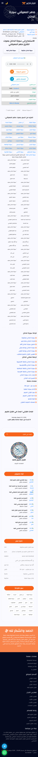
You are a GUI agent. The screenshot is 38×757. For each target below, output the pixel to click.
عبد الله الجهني (12, 246)
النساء (14, 595)
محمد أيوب (12, 279)
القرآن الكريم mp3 (19, 29)
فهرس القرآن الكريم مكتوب (26, 354)
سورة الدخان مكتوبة (27, 50)
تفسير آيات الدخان (29, 378)
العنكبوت (9, 133)
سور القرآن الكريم (29, 392)
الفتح (10, 607)
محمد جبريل (12, 290)
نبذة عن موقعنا (32, 666)
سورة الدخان (8, 137)
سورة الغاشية (8, 152)
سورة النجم (32, 144)
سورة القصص (19, 133)
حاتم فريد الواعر (25, 190)
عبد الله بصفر (26, 246)
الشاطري (26, 212)
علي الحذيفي (26, 257)
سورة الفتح (33, 141)
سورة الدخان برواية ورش (27, 347)
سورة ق (10, 141)
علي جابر (12, 257)
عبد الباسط (25, 223)
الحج (26, 603)
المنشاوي (25, 301)
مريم (31, 603)
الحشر (24, 615)
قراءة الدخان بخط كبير (28, 341)
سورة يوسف (19, 126)
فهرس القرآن (33, 696)
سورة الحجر (33, 130)
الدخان (18, 110)
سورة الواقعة (8, 144)
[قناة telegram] (4, 746)
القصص (20, 603)
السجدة (30, 607)
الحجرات (30, 611)
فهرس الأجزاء (33, 699)
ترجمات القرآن (33, 684)
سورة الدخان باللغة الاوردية (26, 371)
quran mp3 (31, 399)
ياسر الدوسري (12, 324)
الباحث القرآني (33, 678)
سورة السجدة (32, 137)
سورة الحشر (32, 148)
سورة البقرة (32, 122)
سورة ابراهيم (8, 126)
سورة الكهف (19, 130)
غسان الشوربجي (25, 268)
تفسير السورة (31, 34)
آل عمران (21, 122)
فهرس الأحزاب (33, 702)
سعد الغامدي (26, 201)
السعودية (16, 88)
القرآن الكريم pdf (32, 714)
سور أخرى (32, 32)
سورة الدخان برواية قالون (27, 351)
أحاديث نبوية (33, 681)
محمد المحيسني (25, 290)
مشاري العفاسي (25, 313)
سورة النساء (8, 122)
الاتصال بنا (34, 669)
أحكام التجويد (33, 720)
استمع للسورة (31, 30)
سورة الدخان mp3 (11, 50)
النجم (17, 611)
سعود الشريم (12, 201)
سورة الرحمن (19, 144)
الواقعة (30, 615)
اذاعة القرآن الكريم (29, 395)
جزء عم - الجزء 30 (29, 385)
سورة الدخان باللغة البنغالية (26, 368)
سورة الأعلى (19, 152)
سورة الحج (33, 133)
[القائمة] (2, 3)
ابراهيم (24, 599)
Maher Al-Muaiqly (14, 103)
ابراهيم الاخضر (12, 167)
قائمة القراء (10, 29)
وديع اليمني (25, 324)
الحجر (18, 599)
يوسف (30, 599)
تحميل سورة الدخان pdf (27, 344)
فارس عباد (12, 268)
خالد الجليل (12, 179)
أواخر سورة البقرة (29, 389)
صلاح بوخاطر (12, 212)
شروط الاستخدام (32, 663)
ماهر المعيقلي (15, 84)
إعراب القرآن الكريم (31, 723)
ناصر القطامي (12, 313)
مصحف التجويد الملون (28, 402)
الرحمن (11, 611)
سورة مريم (9, 130)
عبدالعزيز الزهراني (12, 234)
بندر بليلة (26, 179)
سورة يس (20, 137)
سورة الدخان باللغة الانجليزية (26, 361)
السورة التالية (11, 110)
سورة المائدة (32, 126)
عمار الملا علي (26, 234)
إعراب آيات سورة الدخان (27, 375)
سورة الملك (20, 148)
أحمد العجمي (26, 167)
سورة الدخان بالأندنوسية (27, 365)
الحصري (12, 301)
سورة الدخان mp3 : (30, 155)
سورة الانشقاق (31, 152)
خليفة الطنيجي (12, 190)
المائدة (8, 595)
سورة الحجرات (19, 141)
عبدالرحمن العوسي (12, 223)
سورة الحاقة (8, 148)
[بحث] (7, 434)
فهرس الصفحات (32, 705)
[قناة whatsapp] (4, 752)
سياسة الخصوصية (32, 660)
